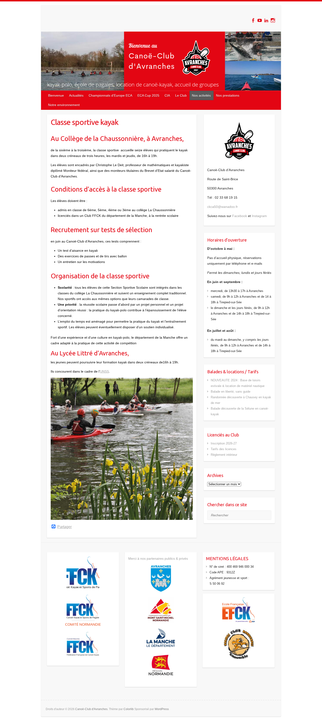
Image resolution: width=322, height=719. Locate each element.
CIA (167, 95)
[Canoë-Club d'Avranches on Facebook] (253, 20)
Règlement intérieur (224, 454)
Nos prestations (227, 95)
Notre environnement (64, 105)
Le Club (181, 95)
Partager (64, 527)
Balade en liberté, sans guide (230, 391)
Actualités (76, 95)
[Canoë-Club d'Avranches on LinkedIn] (266, 20)
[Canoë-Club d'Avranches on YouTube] (259, 20)
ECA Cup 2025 (148, 95)
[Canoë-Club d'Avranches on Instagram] (273, 20)
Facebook (239, 216)
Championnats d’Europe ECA (110, 95)
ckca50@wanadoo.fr (222, 207)
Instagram (259, 216)
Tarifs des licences (223, 449)
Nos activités (201, 95)
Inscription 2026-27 (224, 443)
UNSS (104, 371)
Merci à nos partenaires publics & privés (158, 558)
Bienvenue (56, 95)
